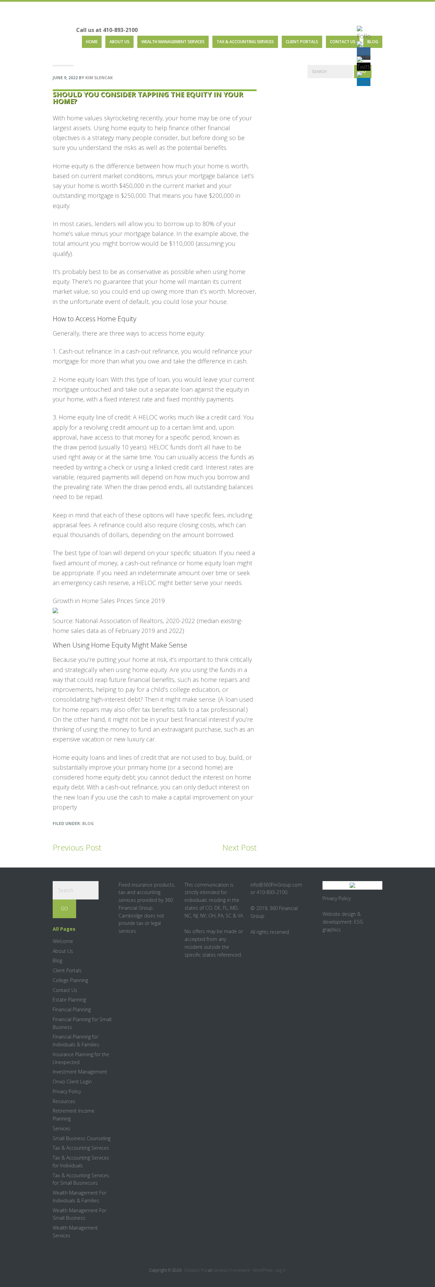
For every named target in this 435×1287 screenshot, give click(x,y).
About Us (63, 951)
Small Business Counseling (81, 1138)
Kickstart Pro (196, 1270)
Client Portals (67, 970)
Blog (88, 823)
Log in (281, 1270)
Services (61, 1128)
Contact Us (65, 990)
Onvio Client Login (72, 1081)
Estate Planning (69, 999)
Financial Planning (72, 1009)
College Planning (70, 980)
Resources (64, 1101)
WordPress (263, 1270)
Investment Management (80, 1071)
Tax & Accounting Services (81, 1148)
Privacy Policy (67, 1091)
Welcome (63, 941)
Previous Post (77, 847)
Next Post (239, 847)
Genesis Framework (231, 1270)
